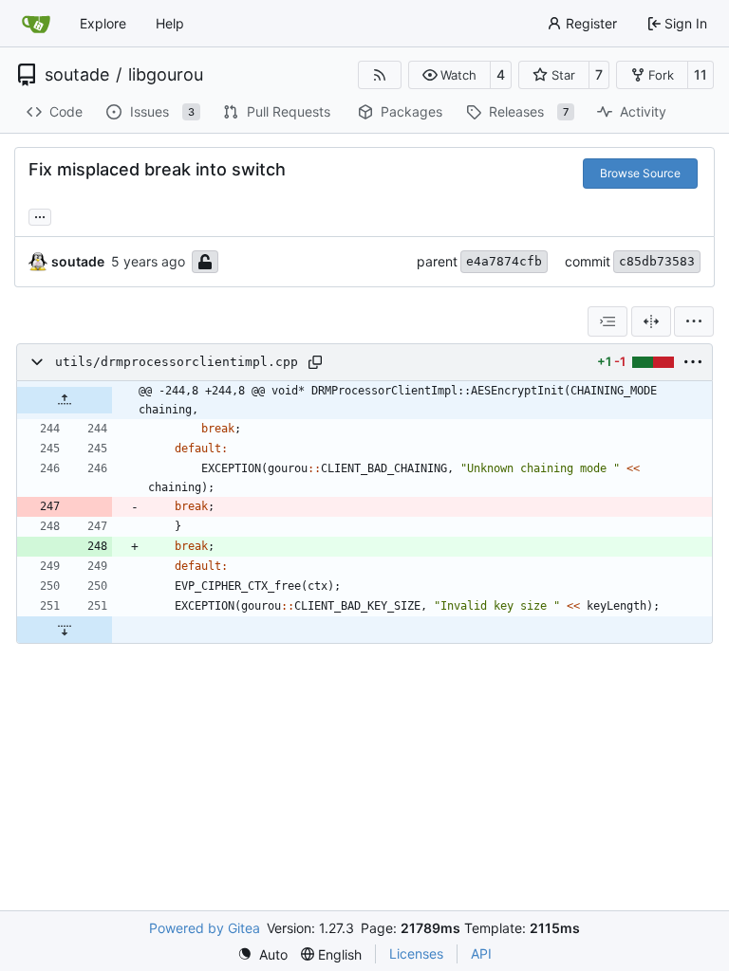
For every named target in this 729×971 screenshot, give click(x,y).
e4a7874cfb (504, 261)
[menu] (694, 321)
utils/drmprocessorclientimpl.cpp (176, 362)
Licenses (416, 953)
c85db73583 (657, 261)
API (481, 953)
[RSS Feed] (380, 75)
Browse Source (640, 173)
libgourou (165, 74)
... (40, 215)
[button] (449, 75)
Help (170, 23)
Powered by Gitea (204, 928)
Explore (103, 23)
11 (700, 74)
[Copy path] (315, 362)
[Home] (36, 24)
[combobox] (607, 321)
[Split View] (651, 321)
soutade (77, 74)
